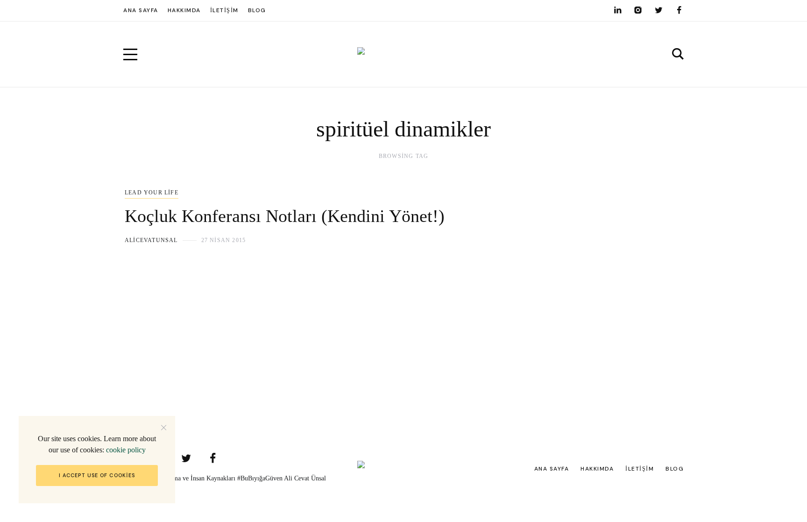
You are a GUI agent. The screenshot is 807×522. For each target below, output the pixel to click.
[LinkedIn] (617, 10)
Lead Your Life (151, 192)
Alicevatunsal (151, 240)
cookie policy (126, 450)
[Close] (163, 427)
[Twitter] (658, 10)
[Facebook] (679, 10)
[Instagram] (638, 10)
